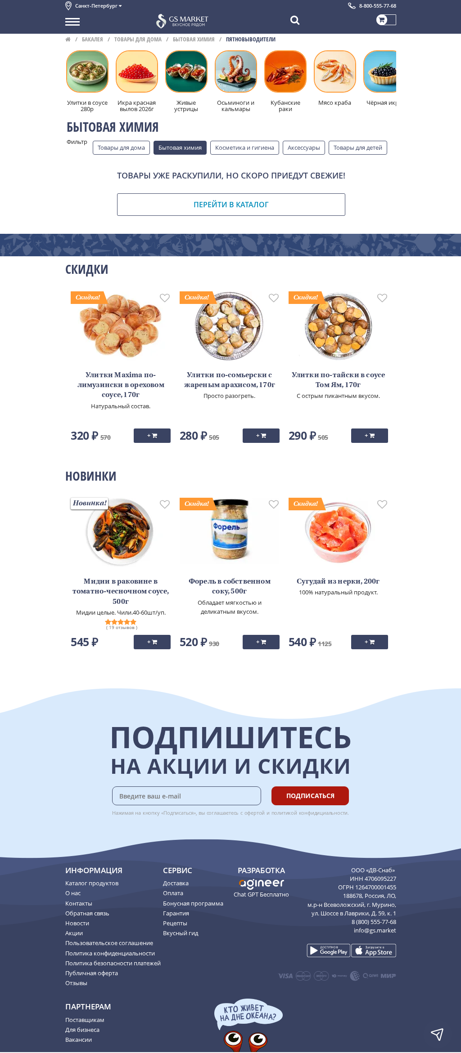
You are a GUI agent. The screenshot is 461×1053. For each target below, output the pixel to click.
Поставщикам (84, 1020)
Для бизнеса (82, 1030)
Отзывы (76, 983)
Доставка (176, 883)
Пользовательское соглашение (109, 943)
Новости (77, 923)
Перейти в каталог (231, 205)
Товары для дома (138, 39)
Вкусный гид (180, 933)
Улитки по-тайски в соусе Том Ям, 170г (338, 380)
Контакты (78, 903)
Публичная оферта (91, 973)
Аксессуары (304, 147)
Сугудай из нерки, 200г (338, 581)
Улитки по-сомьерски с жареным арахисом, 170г (229, 380)
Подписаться (310, 795)
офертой (254, 812)
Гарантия (176, 913)
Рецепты (175, 923)
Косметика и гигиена (244, 147)
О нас (73, 893)
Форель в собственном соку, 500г (230, 586)
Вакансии (78, 1039)
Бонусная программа (193, 903)
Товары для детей (358, 147)
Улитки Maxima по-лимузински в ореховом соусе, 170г (120, 385)
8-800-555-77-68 (377, 5)
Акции (74, 933)
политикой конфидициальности (309, 812)
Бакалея (92, 39)
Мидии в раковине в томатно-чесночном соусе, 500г (120, 592)
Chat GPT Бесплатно (261, 894)
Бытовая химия (194, 39)
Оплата (173, 893)
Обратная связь (87, 913)
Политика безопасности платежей (113, 963)
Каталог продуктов (91, 883)
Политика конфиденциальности (110, 953)
